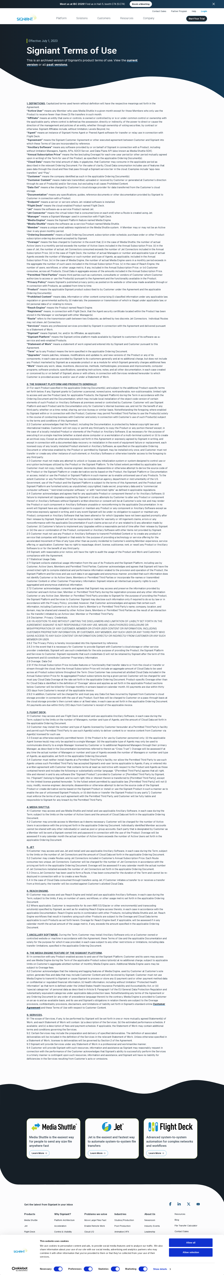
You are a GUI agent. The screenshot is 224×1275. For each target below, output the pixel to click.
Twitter (188, 1204)
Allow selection (191, 1252)
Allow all (190, 1242)
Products (29, 1214)
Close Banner (213, 4)
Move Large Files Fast (95, 1220)
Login (204, 11)
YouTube (198, 1205)
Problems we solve (95, 1214)
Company (148, 18)
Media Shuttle (30, 1220)
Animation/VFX (121, 1231)
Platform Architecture (64, 1220)
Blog (177, 1219)
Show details (160, 1269)
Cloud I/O (89, 1231)
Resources (126, 18)
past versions (57, 65)
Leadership (149, 1231)
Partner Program (179, 11)
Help (194, 11)
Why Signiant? (62, 1214)
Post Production (122, 1226)
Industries (120, 1214)
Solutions (82, 18)
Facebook (170, 1204)
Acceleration (60, 1226)
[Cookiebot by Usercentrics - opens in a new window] (19, 1269)
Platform (61, 18)
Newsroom (149, 1220)
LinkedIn (179, 1204)
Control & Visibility (63, 1231)
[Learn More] (53, 1138)
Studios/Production (124, 1220)
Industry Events (152, 1226)
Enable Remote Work (94, 1226)
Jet (25, 1226)
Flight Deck (29, 1231)
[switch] (88, 1268)
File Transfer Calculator (186, 1225)
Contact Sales (159, 11)
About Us (149, 1214)
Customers (104, 18)
